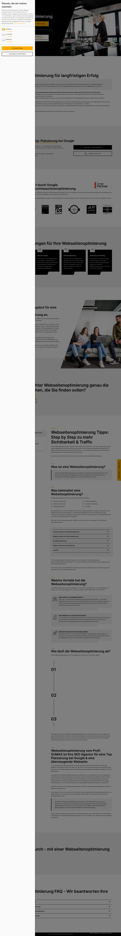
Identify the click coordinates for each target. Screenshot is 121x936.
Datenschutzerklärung (19, 23)
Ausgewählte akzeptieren (17, 54)
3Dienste (9, 31)
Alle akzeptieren (17, 48)
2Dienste (9, 41)
